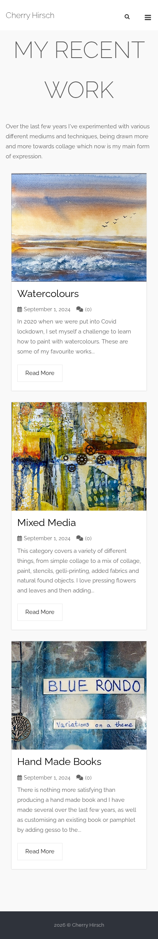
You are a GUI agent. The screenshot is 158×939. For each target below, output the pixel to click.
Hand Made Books (59, 761)
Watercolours (48, 293)
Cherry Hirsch (30, 15)
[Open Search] (127, 16)
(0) (88, 309)
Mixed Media (46, 522)
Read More (39, 373)
